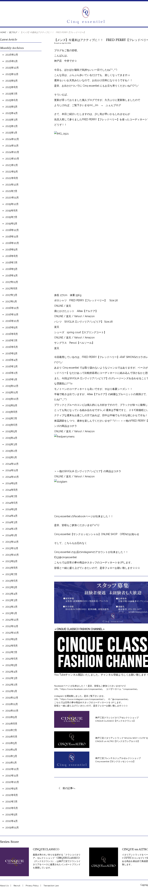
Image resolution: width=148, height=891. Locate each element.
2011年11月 (11, 704)
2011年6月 (11, 736)
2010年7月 (11, 801)
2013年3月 (11, 600)
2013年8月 (11, 567)
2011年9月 (11, 717)
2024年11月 (12, 145)
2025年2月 (11, 126)
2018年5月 (11, 269)
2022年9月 (11, 171)
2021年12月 (12, 184)
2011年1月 (11, 762)
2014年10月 (12, 476)
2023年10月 (12, 158)
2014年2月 (11, 528)
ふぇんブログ (113, 105)
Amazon (90, 316)
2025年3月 (11, 119)
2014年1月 (11, 535)
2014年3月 (11, 522)
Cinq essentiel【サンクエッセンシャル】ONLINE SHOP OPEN (90, 534)
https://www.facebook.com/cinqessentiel (81, 689)
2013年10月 (12, 554)
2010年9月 (11, 788)
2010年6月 (11, 808)
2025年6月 (11, 100)
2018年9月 (11, 249)
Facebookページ (83, 516)
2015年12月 (11, 385)
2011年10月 (11, 710)
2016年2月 (11, 372)
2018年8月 (11, 256)
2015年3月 (11, 444)
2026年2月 (11, 54)
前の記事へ (69, 788)
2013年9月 (11, 561)
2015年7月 (11, 418)
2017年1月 (11, 301)
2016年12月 (12, 308)
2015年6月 (11, 424)
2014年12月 (12, 463)
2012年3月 (11, 678)
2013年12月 (12, 541)
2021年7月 (11, 191)
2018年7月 (11, 262)
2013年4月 (11, 593)
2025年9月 (11, 80)
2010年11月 (11, 775)
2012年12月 (12, 619)
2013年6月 (11, 580)
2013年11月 (11, 548)
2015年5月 (11, 431)
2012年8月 (11, 645)
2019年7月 (11, 217)
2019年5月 (11, 223)
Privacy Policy (32, 886)
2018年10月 (12, 243)
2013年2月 (11, 606)
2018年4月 (11, 275)
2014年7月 (11, 496)
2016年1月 (11, 379)
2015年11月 (11, 392)
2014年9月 (11, 483)
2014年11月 (11, 470)
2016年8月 (11, 333)
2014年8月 (11, 489)
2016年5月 (11, 353)
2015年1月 (11, 457)
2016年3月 (11, 366)
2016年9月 (11, 327)
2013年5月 (11, 587)
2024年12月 (12, 139)
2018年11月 (11, 236)
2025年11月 (11, 74)
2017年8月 (11, 288)
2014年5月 (11, 509)
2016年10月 (12, 320)
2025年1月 (11, 132)
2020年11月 (12, 197)
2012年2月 (11, 684)
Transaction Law (51, 886)
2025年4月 (11, 113)
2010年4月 (11, 821)
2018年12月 (12, 230)
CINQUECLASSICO (46, 849)
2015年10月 (12, 398)
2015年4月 (11, 437)
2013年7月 (11, 574)
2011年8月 (11, 723)
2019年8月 (11, 210)
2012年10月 (12, 632)
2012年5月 (11, 665)
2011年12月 (11, 697)
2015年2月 (11, 450)
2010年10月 (12, 782)
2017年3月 (11, 295)
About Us (4, 886)
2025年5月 (11, 106)
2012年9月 (11, 639)
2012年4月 (11, 671)
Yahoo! (78, 316)
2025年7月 (11, 93)
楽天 (68, 305)
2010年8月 (11, 795)
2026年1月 (11, 61)
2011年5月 (11, 743)
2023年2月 (11, 165)
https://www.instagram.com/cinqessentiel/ (82, 699)
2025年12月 (12, 67)
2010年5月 (11, 814)
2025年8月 (11, 87)
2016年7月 (11, 340)
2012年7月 (11, 652)
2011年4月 (11, 749)
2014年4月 (11, 515)
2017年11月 (11, 282)
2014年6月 (11, 502)
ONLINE (59, 305)
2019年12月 (12, 204)
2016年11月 (11, 314)
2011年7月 (11, 730)
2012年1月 (11, 691)
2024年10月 (12, 152)
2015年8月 (11, 411)
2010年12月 (12, 769)
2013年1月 (11, 613)
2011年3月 (11, 756)
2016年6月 (11, 346)
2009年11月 (12, 827)
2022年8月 (11, 178)
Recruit (17, 886)
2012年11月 (11, 626)
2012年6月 (11, 658)
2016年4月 (11, 359)
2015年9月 (11, 405)
